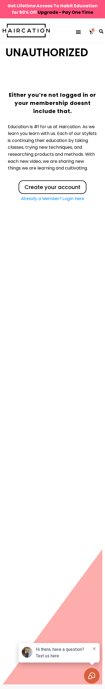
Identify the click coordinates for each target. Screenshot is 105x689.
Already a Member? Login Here (52, 198)
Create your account (52, 187)
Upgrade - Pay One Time (65, 12)
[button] (78, 32)
